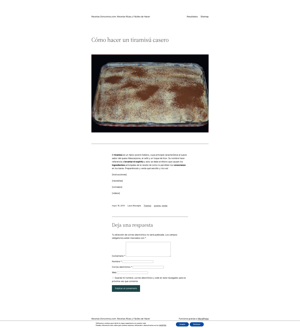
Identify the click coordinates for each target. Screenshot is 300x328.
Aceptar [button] (182, 324)
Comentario (118, 256)
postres (157, 205)
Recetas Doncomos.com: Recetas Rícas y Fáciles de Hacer (120, 16)
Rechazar (196, 324)
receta (164, 205)
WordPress (203, 318)
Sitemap (205, 16)
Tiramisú (147, 205)
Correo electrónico (122, 267)
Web (114, 272)
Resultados (192, 16)
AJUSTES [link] (162, 325)
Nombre (117, 261)
